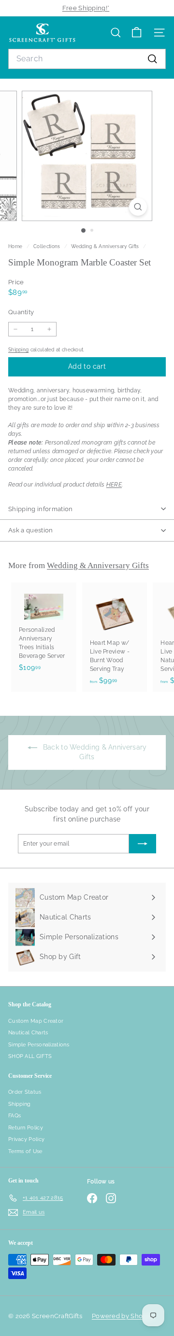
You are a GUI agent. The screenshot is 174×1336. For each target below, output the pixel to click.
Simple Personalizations (38, 1045)
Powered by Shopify (123, 1316)
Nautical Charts (28, 1033)
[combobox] (87, 59)
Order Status (25, 1092)
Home (16, 246)
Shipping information (40, 509)
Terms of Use (25, 1151)
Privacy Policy (26, 1139)
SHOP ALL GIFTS (30, 1056)
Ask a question (30, 530)
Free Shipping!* (86, 8)
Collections (47, 246)
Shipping (18, 349)
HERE (114, 484)
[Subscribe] (142, 843)
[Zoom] (138, 207)
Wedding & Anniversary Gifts (105, 246)
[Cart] (136, 32)
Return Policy (25, 1128)
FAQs (14, 1116)
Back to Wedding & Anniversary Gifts (94, 752)
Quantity (21, 312)
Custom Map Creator (35, 1021)
